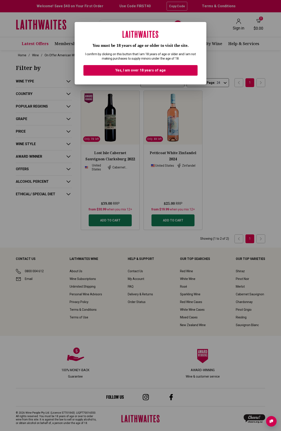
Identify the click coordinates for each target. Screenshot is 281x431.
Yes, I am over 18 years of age (140, 70)
